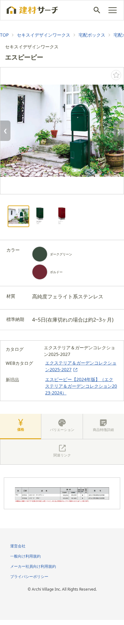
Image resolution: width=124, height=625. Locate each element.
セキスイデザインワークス (43, 35)
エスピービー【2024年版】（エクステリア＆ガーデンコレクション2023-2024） (81, 386)
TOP (4, 35)
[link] (4, 35)
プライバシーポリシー (29, 576)
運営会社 (17, 546)
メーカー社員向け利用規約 (33, 566)
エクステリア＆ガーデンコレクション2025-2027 (80, 366)
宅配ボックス (92, 35)
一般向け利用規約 (25, 556)
